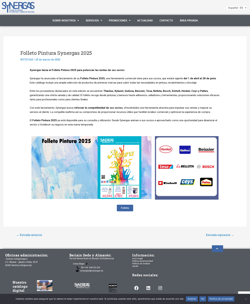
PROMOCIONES (118, 21)
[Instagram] (160, 288)
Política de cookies (141, 263)
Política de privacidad (142, 261)
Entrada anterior (29, 235)
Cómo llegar (79, 263)
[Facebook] (136, 288)
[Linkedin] (148, 288)
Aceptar (192, 298)
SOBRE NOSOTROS (64, 21)
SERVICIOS (92, 21)
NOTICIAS (26, 59)
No (202, 298)
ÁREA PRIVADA (189, 21)
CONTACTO (166, 21)
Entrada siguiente (220, 235)
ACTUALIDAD (145, 21)
